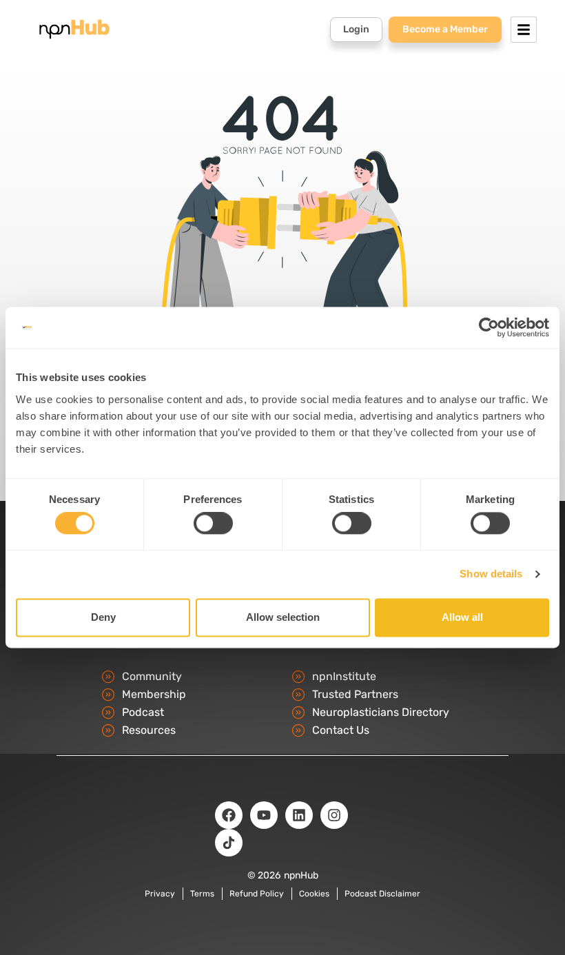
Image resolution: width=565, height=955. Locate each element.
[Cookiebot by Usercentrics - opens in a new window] (489, 327)
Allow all (462, 617)
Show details (491, 574)
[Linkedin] (299, 815)
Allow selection (283, 617)
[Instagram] (334, 815)
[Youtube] (264, 815)
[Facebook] (229, 815)
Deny (103, 617)
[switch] (213, 524)
